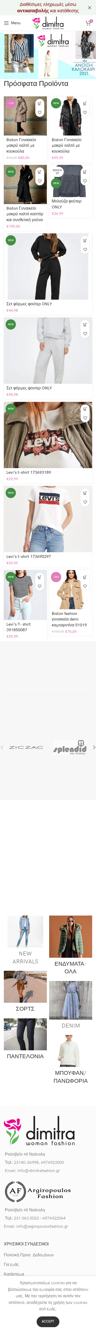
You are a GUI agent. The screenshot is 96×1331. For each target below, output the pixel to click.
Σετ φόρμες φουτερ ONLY (29, 388)
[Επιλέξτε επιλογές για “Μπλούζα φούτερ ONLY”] (85, 171)
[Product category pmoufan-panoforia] (70, 1061)
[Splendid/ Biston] (70, 747)
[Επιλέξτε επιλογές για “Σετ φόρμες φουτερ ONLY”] (85, 324)
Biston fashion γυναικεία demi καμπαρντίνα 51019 (69, 619)
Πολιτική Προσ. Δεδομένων (29, 1255)
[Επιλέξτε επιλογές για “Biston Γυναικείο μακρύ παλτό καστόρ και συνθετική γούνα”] (39, 171)
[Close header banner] (89, 7)
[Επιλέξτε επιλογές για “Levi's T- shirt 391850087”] (39, 577)
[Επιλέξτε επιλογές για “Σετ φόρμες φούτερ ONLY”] (85, 240)
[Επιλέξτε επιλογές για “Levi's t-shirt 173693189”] (85, 408)
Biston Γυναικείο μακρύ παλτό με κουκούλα (21, 146)
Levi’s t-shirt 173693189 (28, 472)
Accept (48, 1321)
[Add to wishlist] (39, 112)
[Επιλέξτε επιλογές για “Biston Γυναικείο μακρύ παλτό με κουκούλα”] (39, 103)
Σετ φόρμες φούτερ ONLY (29, 304)
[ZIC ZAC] (26, 747)
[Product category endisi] (70, 947)
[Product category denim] (70, 1006)
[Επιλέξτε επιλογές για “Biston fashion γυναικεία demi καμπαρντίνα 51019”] (85, 577)
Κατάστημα (14, 1274)
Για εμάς (11, 1264)
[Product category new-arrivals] (25, 942)
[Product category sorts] (25, 993)
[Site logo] (48, 22)
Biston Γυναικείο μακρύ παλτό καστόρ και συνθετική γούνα (24, 214)
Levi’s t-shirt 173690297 (28, 556)
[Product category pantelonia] (25, 1040)
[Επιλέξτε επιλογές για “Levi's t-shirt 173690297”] (85, 493)
